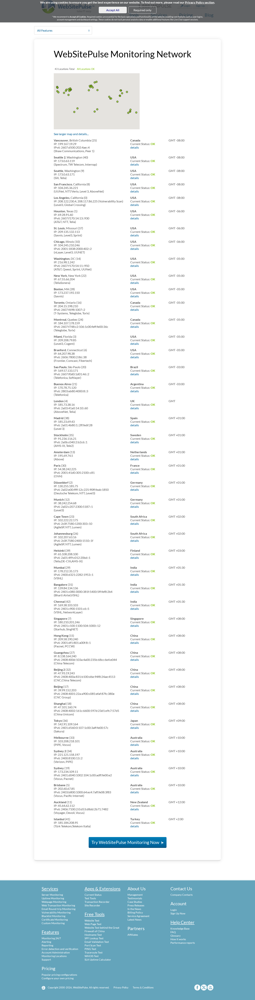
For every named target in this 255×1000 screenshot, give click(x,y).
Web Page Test (93, 924)
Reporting (47, 945)
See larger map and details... (71, 134)
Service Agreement (138, 916)
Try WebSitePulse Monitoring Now (125, 842)
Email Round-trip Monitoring (58, 908)
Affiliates (133, 934)
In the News (134, 908)
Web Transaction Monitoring (58, 905)
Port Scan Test (93, 945)
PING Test (90, 948)
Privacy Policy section (199, 2)
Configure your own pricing (58, 978)
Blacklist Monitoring (53, 916)
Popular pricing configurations (59, 974)
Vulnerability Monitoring (56, 912)
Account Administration (56, 952)
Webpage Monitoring (54, 901)
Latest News (135, 919)
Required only (142, 10)
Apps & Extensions (102, 888)
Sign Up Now (177, 913)
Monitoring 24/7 (51, 938)
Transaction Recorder (97, 901)
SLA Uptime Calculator (98, 959)
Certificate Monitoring (55, 919)
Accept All (112, 10)
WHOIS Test (92, 956)
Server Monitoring (52, 894)
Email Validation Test (97, 941)
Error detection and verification (60, 948)
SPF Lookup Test (94, 938)
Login (173, 909)
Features (50, 932)
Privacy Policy (120, 987)
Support (46, 959)
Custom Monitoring (53, 923)
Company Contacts (181, 894)
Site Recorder (92, 905)
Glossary (175, 935)
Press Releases (136, 905)
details (134, 147)
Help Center (182, 922)
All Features (44, 30)
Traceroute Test (93, 952)
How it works (178, 939)
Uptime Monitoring (53, 898)
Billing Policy (135, 912)
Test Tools (90, 898)
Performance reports (182, 942)
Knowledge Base (179, 928)
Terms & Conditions (143, 987)
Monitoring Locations (54, 956)
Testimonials (135, 898)
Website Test (92, 920)
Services (50, 888)
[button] (57, 88)
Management (135, 894)
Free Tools (95, 914)
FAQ (173, 932)
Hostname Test (93, 934)
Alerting (46, 941)
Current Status (93, 894)
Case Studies (135, 901)
